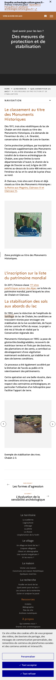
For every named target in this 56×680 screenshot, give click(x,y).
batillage (9, 316)
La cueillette (28, 519)
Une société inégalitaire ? (28, 554)
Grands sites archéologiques (28, 626)
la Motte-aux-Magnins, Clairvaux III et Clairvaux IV (24, 189)
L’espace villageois (28, 548)
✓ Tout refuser (28, 673)
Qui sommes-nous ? (28, 623)
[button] (52, 424)
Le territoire (28, 515)
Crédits (28, 604)
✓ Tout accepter (28, 664)
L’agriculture (28, 522)
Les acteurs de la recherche (28, 590)
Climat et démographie (28, 551)
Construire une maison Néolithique (28, 571)
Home (7, 89)
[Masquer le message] (50, 2)
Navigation (13, 100)
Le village (28, 540)
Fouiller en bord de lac (28, 584)
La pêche (28, 528)
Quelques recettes (28, 574)
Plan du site (28, 610)
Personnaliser (28, 656)
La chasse (28, 531)
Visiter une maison (28, 568)
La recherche (28, 579)
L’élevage (28, 525)
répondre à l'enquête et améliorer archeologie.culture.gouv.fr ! (22, 6)
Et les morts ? (28, 557)
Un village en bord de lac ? (28, 545)
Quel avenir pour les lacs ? (28, 587)
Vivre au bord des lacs (12, 16)
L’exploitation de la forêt (28, 534)
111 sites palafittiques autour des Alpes (21, 286)
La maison (28, 563)
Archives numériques (28, 613)
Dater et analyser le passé (28, 593)
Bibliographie (28, 607)
